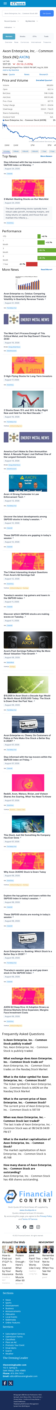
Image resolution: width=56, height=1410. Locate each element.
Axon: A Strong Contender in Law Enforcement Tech (21, 495)
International (36, 42)
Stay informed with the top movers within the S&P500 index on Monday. (28, 163)
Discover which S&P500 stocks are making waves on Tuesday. (26, 615)
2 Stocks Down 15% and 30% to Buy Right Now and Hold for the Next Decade (26, 411)
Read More (46, 269)
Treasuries (47, 42)
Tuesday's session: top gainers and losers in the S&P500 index (27, 596)
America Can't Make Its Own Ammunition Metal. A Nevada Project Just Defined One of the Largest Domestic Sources (27, 454)
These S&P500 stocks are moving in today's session (27, 916)
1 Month (25, 151)
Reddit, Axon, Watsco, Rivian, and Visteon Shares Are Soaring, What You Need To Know (27, 795)
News (16, 42)
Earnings (25, 588)
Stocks (22, 36)
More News (45, 156)
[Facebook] (25, 1227)
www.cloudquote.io (28, 1210)
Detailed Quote (43, 80)
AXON (24, 57)
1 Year (43, 151)
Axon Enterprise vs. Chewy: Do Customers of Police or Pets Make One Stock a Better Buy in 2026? (27, 738)
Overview (8, 42)
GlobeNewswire (11, 351)
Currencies (25, 42)
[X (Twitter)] (18, 1227)
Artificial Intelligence (16, 426)
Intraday (6, 151)
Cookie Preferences (19, 1401)
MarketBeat (10, 662)
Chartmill (9, 173)
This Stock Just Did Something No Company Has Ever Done (27, 836)
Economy (12, 809)
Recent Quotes (10, 21)
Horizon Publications (31, 1395)
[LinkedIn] (31, 1227)
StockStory (10, 223)
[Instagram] (38, 1227)
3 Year (52, 151)
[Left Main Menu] (5, 3)
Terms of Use (37, 1397)
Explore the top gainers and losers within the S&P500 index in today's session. (27, 897)
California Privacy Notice (31, 1399)
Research (43, 74)
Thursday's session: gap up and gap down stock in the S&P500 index (26, 971)
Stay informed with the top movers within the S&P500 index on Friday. (28, 758)
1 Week (16, 151)
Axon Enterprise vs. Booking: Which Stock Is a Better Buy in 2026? (28, 953)
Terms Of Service (29, 1219)
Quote (12, 74)
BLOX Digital (26, 1406)
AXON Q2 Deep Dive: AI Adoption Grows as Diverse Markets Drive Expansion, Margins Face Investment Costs (26, 1010)
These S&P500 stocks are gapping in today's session (27, 536)
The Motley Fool (11, 308)
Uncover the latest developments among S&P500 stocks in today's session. (25, 518)
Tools (46, 36)
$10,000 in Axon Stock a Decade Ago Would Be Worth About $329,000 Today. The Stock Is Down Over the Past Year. (27, 698)
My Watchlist (30, 21)
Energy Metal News (14, 347)
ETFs (34, 36)
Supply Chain (21, 809)
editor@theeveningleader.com (23, 1376)
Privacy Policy (46, 1216)
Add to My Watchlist (11, 70)
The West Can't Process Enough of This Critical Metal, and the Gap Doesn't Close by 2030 (27, 336)
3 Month (35, 151)
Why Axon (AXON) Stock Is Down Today (25, 872)
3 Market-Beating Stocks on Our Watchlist (26, 199)
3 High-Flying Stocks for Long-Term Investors (28, 376)
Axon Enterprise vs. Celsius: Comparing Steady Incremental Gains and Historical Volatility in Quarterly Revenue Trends (25, 296)
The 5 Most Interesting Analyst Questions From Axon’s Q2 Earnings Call (26, 573)
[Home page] (17, 3)
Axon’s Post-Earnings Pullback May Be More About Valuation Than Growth (27, 652)
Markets (9, 36)
